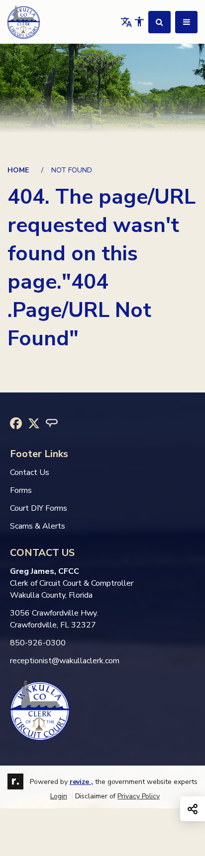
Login (58, 796)
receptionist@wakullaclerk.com (64, 660)
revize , (81, 781)
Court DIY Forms (38, 508)
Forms (21, 490)
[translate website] (126, 21)
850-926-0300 (38, 642)
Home (18, 170)
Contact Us (29, 472)
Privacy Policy (138, 796)
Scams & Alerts (37, 526)
